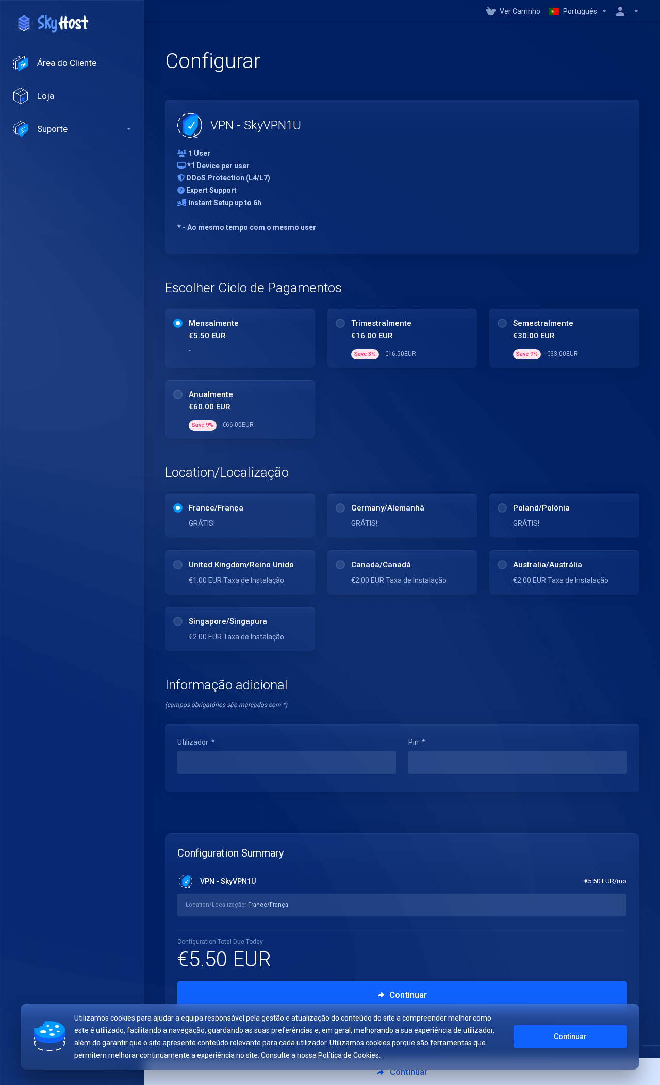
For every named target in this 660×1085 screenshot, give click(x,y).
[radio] (178, 323)
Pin (416, 742)
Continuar (570, 1036)
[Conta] (625, 11)
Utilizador (196, 742)
